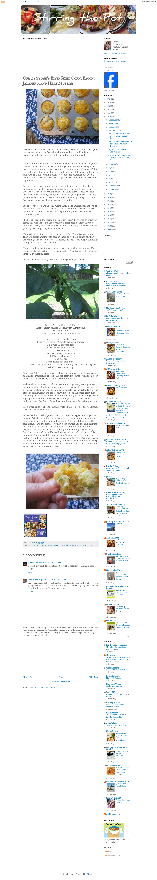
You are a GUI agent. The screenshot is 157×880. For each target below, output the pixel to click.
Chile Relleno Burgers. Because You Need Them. (123, 625)
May (111, 175)
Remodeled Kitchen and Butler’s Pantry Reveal (122, 575)
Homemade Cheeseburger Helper (121, 454)
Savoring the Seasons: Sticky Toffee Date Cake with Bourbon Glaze (123, 511)
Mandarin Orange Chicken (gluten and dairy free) (123, 331)
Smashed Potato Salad (115, 670)
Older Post (93, 677)
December (113, 120)
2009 (109, 229)
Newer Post (28, 677)
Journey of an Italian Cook (117, 521)
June (111, 171)
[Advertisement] (60, 56)
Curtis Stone (47, 545)
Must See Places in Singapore (122, 295)
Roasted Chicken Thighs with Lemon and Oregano (123, 770)
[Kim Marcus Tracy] (111, 87)
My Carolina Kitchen (115, 570)
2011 (109, 222)
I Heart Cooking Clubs (62, 545)
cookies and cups (113, 814)
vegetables (87, 545)
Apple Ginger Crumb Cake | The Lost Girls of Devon (122, 482)
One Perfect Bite (113, 554)
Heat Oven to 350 (113, 798)
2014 (109, 212)
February (113, 186)
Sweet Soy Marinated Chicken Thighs (115, 705)
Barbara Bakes (112, 281)
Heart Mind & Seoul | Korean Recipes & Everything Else (115, 494)
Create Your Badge (109, 90)
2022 (109, 109)
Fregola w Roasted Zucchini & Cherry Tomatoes (123, 348)
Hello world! (111, 498)
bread (32, 545)
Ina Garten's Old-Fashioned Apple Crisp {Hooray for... (120, 136)
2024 (109, 102)
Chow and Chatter (114, 292)
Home (61, 677)
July (111, 168)
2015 (109, 208)
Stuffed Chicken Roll (114, 310)
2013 (109, 215)
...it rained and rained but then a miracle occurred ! (123, 559)
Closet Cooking (112, 668)
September (114, 130)
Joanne (31, 562)
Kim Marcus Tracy (109, 70)
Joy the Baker (112, 466)
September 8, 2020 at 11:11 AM (52, 579)
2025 (109, 99)
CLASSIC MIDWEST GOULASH (120, 542)
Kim (117, 42)
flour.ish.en (33, 579)
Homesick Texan (113, 684)
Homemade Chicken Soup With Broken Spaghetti (117, 443)
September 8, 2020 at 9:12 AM (48, 562)
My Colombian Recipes (116, 308)
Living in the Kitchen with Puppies (117, 587)
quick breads (77, 545)
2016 (109, 204)
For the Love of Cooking (116, 645)
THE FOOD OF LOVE (115, 450)
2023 (109, 106)
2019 (109, 194)
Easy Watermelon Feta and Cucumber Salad (117, 469)
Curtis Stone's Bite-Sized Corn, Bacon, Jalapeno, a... (119, 157)
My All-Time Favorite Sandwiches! (117, 151)
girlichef (110, 476)
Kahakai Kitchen (113, 402)
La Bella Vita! (112, 316)
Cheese (38, 545)
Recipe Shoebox (113, 326)
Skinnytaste (111, 655)
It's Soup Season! (123, 387)
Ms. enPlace (111, 621)
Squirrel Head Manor (115, 423)
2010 (109, 226)
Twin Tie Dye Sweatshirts (116, 725)
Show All (130, 636)
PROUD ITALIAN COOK (116, 439)
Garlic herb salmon (114, 686)
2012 (109, 219)
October (112, 127)
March (112, 182)
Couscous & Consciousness (117, 782)
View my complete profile (115, 53)
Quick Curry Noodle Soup (121, 785)
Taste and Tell (112, 271)
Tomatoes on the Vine (115, 504)
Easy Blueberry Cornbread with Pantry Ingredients (117, 285)
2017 (109, 201)
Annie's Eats (111, 723)
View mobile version (61, 681)
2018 (109, 197)
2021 (109, 113)
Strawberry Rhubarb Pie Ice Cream (122, 608)
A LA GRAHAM (112, 538)
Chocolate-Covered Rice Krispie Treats (116, 648)
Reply (30, 572)
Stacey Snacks (112, 343)
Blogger (90, 874)
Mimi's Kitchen (112, 604)
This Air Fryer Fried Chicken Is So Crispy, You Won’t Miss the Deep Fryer (118, 659)
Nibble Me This (113, 369)
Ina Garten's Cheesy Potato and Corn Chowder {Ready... (120, 144)
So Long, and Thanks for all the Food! (121, 592)
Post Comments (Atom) (45, 687)
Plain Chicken (112, 731)
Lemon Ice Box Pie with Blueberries (122, 753)
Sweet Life (111, 692)
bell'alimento (112, 713)
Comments (111, 856)
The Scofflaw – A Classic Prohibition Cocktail (116, 716)
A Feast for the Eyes (114, 359)
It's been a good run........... (122, 426)
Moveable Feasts (113, 765)
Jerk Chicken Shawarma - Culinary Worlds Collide (123, 374)
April (111, 178)
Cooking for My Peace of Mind (116, 748)
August (112, 164)
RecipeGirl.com (113, 676)
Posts (109, 851)
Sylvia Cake (120, 524)
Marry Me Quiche (113, 678)
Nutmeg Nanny (113, 702)
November (114, 123)
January (112, 189)
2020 (109, 117)
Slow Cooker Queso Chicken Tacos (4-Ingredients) (122, 736)
